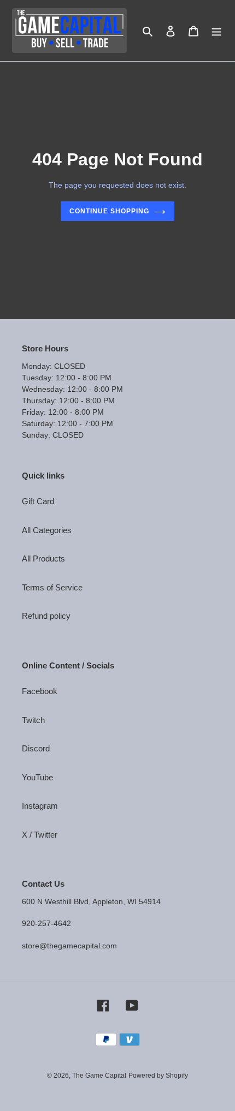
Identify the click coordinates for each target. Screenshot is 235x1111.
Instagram (40, 805)
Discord (36, 748)
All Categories (47, 530)
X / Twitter (39, 834)
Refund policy (46, 615)
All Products (43, 558)
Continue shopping (109, 211)
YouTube (37, 777)
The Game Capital (99, 1075)
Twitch (33, 720)
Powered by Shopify (158, 1075)
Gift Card (38, 501)
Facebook (39, 691)
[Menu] (216, 31)
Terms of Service (52, 587)
